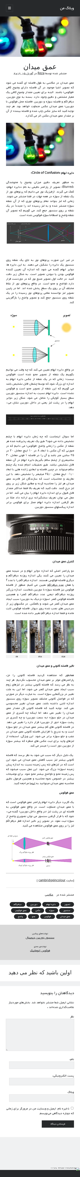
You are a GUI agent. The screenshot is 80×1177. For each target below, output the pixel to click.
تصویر (67, 904)
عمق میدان (65, 916)
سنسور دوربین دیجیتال (40, 937)
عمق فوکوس (20, 910)
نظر (72, 1016)
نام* (72, 1059)
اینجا (32, 783)
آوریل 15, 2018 (23, 73)
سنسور (66, 910)
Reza (41, 73)
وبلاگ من (67, 8)
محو (33, 916)
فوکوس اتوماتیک (40, 950)
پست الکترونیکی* (63, 1075)
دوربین (33, 904)
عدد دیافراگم (55, 585)
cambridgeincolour (51, 880)
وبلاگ (71, 1092)
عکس (37, 910)
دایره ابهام (51, 904)
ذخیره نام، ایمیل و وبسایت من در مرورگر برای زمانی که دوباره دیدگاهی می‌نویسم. (40, 1111)
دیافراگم (17, 904)
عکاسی (49, 894)
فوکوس (47, 916)
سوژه (51, 910)
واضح (20, 916)
